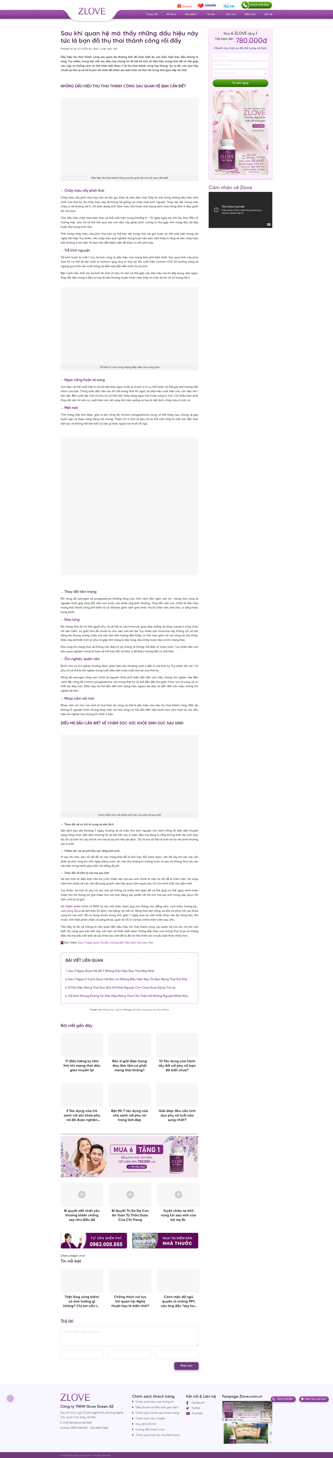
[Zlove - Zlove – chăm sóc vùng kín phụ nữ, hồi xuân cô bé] (91, 13)
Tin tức (211, 14)
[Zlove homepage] (129, 506)
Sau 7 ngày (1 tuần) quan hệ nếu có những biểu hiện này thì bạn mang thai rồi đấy (127, 979)
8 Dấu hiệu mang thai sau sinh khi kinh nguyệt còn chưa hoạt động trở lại (122, 987)
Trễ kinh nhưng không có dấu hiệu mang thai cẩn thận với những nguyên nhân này (128, 996)
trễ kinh (165, 1010)
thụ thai (156, 1010)
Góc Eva (231, 14)
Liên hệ (268, 14)
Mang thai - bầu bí (112, 1010)
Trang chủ (152, 14)
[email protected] (80, 1422)
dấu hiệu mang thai (142, 1010)
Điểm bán (250, 14)
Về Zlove (171, 14)
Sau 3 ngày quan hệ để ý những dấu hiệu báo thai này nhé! (115, 942)
